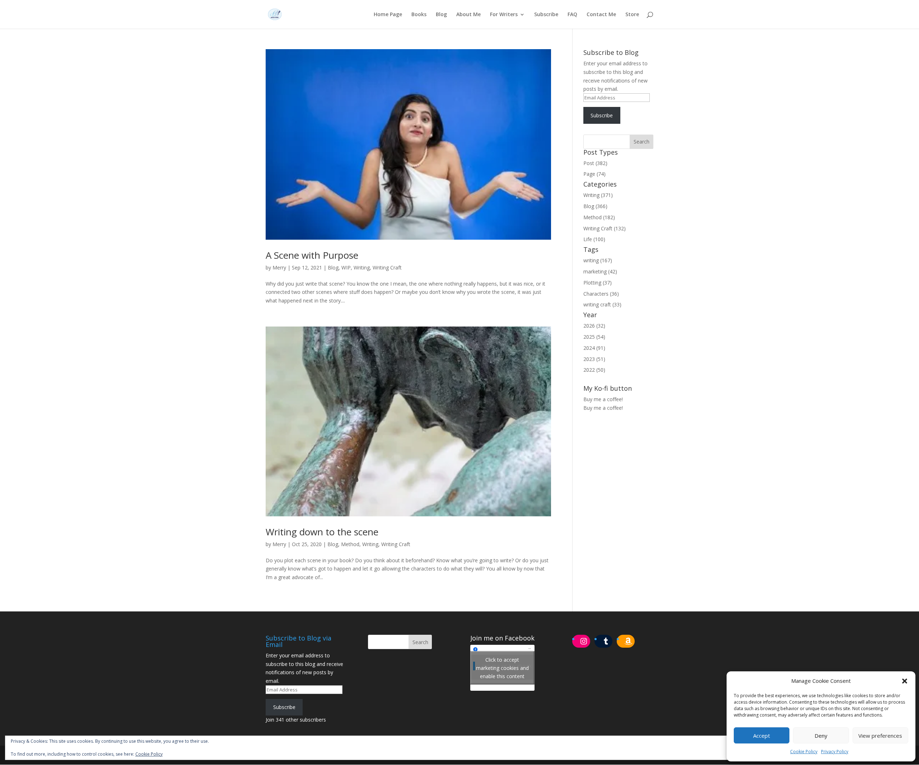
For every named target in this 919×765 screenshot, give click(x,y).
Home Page (388, 15)
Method (350, 544)
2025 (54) (594, 336)
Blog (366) (595, 206)
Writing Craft (387, 267)
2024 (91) (594, 347)
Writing (362, 267)
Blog (441, 15)
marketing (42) (600, 271)
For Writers (504, 15)
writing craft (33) (602, 304)
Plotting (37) (597, 282)
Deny (821, 735)
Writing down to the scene (322, 531)
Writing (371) (598, 195)
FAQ (572, 15)
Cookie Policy (803, 751)
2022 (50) (594, 369)
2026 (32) (594, 325)
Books (418, 15)
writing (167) (597, 260)
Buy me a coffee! (603, 407)
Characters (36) (601, 293)
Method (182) (599, 217)
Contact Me (601, 15)
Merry (279, 267)
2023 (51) (594, 359)
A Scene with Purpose (312, 255)
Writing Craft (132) (604, 228)
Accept (761, 735)
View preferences (880, 735)
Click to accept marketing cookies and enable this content (502, 668)
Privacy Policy (834, 751)
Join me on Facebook (502, 638)
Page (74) (594, 173)
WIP (346, 267)
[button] (904, 681)
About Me (468, 15)
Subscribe (546, 15)
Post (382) (595, 163)
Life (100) (594, 239)
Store (632, 15)
